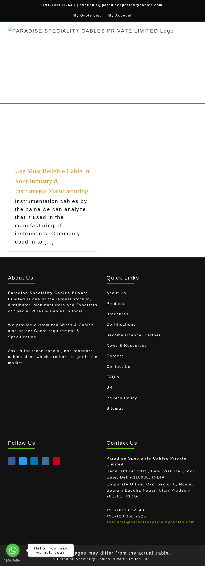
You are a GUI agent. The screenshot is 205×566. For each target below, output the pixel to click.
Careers (115, 356)
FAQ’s (113, 377)
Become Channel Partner (134, 335)
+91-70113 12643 (125, 510)
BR (110, 387)
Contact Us (119, 366)
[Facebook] (11, 461)
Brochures (118, 314)
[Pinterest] (56, 461)
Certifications (121, 324)
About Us (116, 293)
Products (116, 303)
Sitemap (115, 408)
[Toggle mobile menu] (194, 38)
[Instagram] (45, 461)
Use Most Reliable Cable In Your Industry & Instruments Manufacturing (52, 180)
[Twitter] (23, 461)
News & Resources (127, 345)
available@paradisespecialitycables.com (121, 5)
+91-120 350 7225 (126, 516)
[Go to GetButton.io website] (12, 560)
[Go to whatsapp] (12, 550)
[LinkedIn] (34, 461)
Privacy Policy (122, 398)
